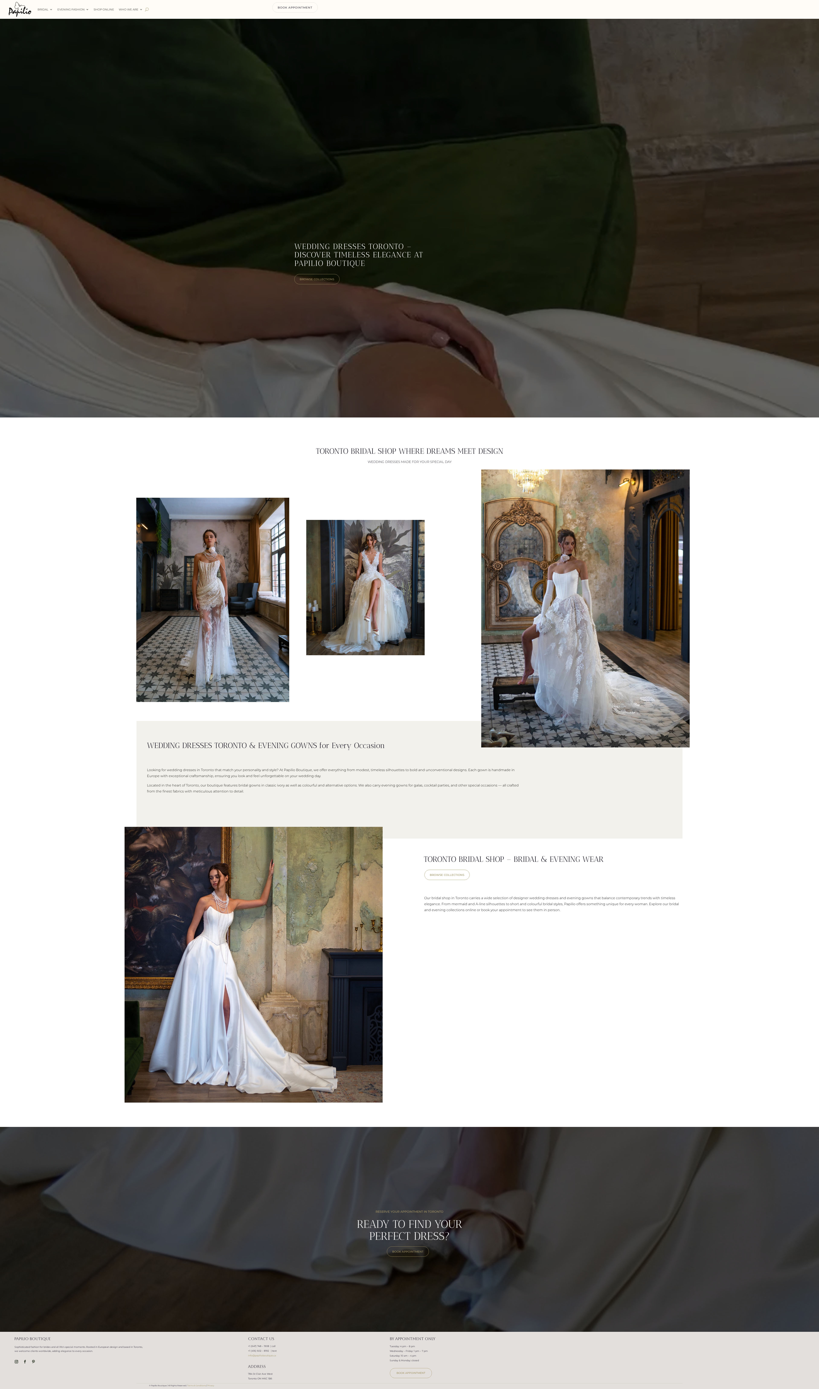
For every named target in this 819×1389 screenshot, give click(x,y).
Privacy (210, 1385)
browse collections (317, 279)
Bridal (43, 9)
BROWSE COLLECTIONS (447, 875)
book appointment (410, 1372)
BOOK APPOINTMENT (295, 7)
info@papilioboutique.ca (262, 1355)
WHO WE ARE (128, 9)
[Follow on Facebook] (25, 1361)
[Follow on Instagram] (16, 1361)
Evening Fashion (71, 9)
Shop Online (104, 9)
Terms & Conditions (196, 1385)
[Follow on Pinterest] (33, 1361)
